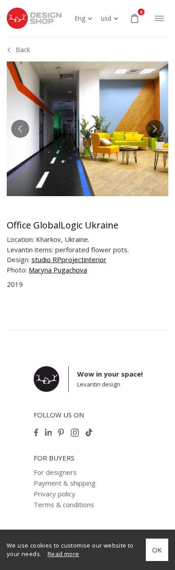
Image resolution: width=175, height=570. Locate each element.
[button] (20, 129)
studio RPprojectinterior (68, 259)
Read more (63, 554)
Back (23, 49)
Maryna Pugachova (58, 269)
